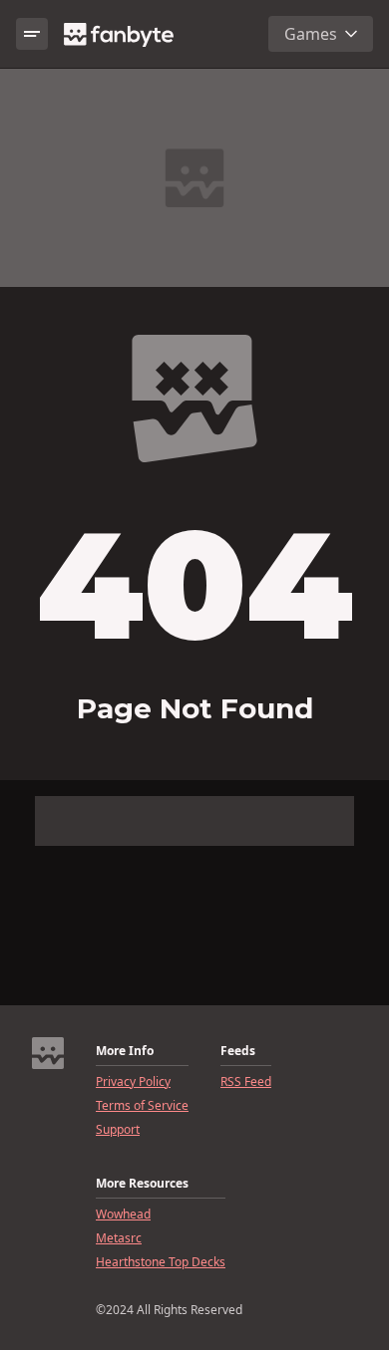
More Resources (142, 1184)
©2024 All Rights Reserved (169, 1310)
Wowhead (123, 1214)
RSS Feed (245, 1082)
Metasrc (119, 1238)
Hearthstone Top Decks (160, 1262)
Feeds (237, 1051)
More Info (125, 1051)
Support (118, 1130)
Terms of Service (142, 1106)
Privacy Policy (133, 1082)
